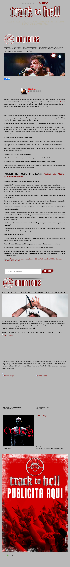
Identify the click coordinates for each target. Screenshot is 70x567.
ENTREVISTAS (46, 22)
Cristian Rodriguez (41, 259)
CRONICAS (32, 22)
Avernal (18, 259)
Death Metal (51, 259)
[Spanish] (11, 83)
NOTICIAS (9, 22)
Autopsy (12, 259)
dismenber (59, 259)
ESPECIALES (28, 24)
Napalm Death (15, 260)
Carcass (31, 259)
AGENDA (20, 22)
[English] (6, 83)
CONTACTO (42, 24)
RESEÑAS (59, 22)
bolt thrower (24, 259)
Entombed (7, 260)
